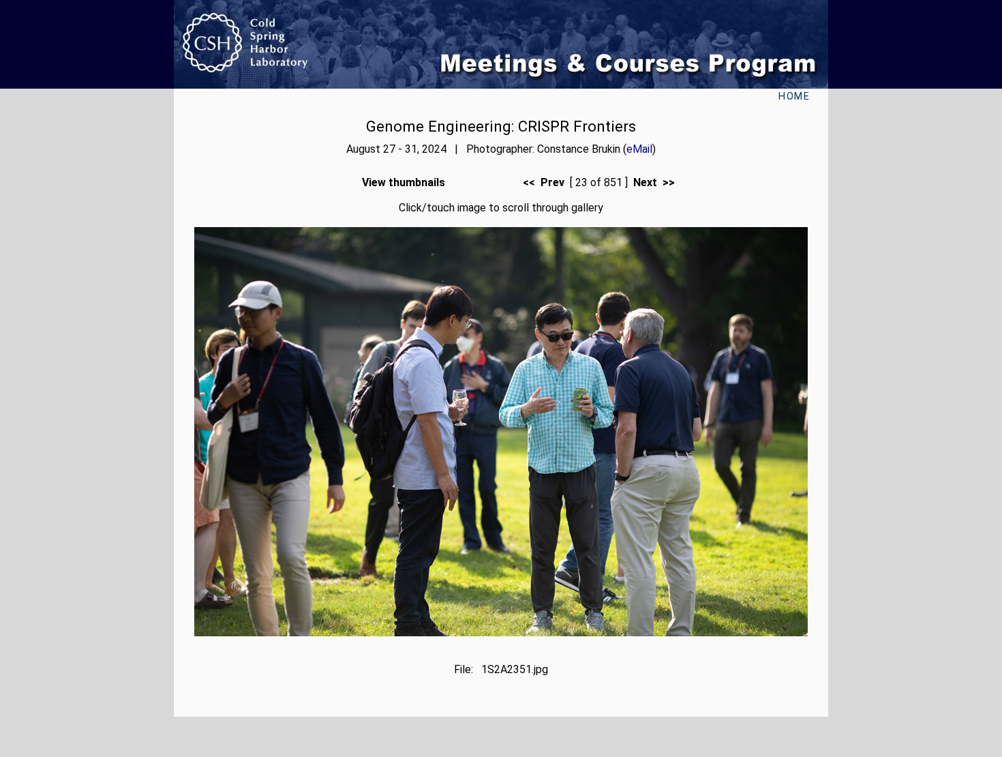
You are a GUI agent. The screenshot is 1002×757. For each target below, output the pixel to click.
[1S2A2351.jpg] (501, 632)
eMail (639, 149)
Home (794, 96)
